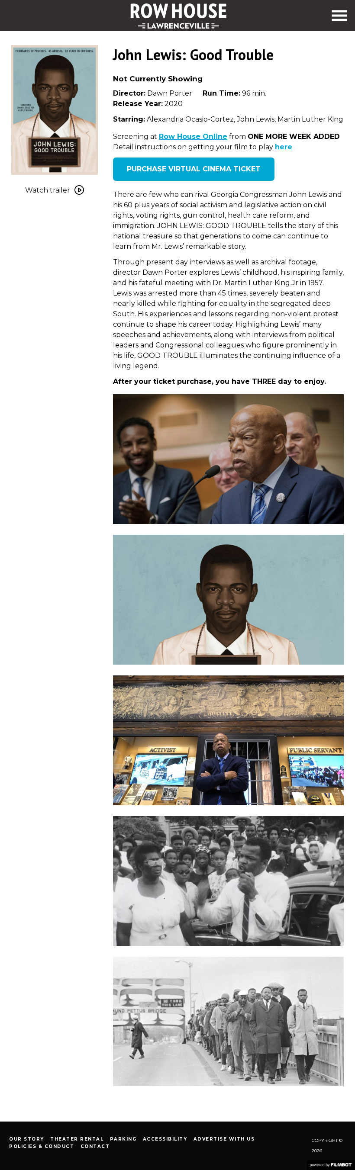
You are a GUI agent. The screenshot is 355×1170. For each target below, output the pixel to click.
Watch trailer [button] (47, 190)
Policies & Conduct (41, 1146)
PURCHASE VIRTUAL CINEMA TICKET (194, 169)
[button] (339, 15)
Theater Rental (76, 1139)
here (283, 147)
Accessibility (165, 1139)
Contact (95, 1146)
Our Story (26, 1139)
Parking (123, 1139)
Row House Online (193, 136)
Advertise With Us (224, 1139)
